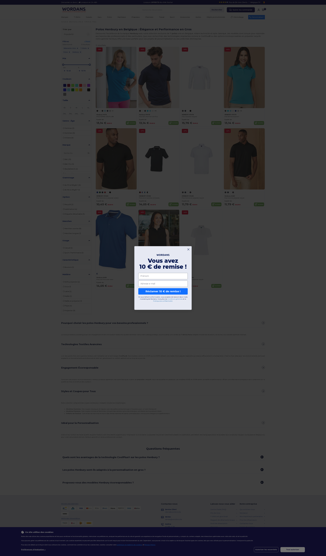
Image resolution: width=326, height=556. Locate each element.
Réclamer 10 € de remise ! (163, 291)
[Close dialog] (188, 249)
